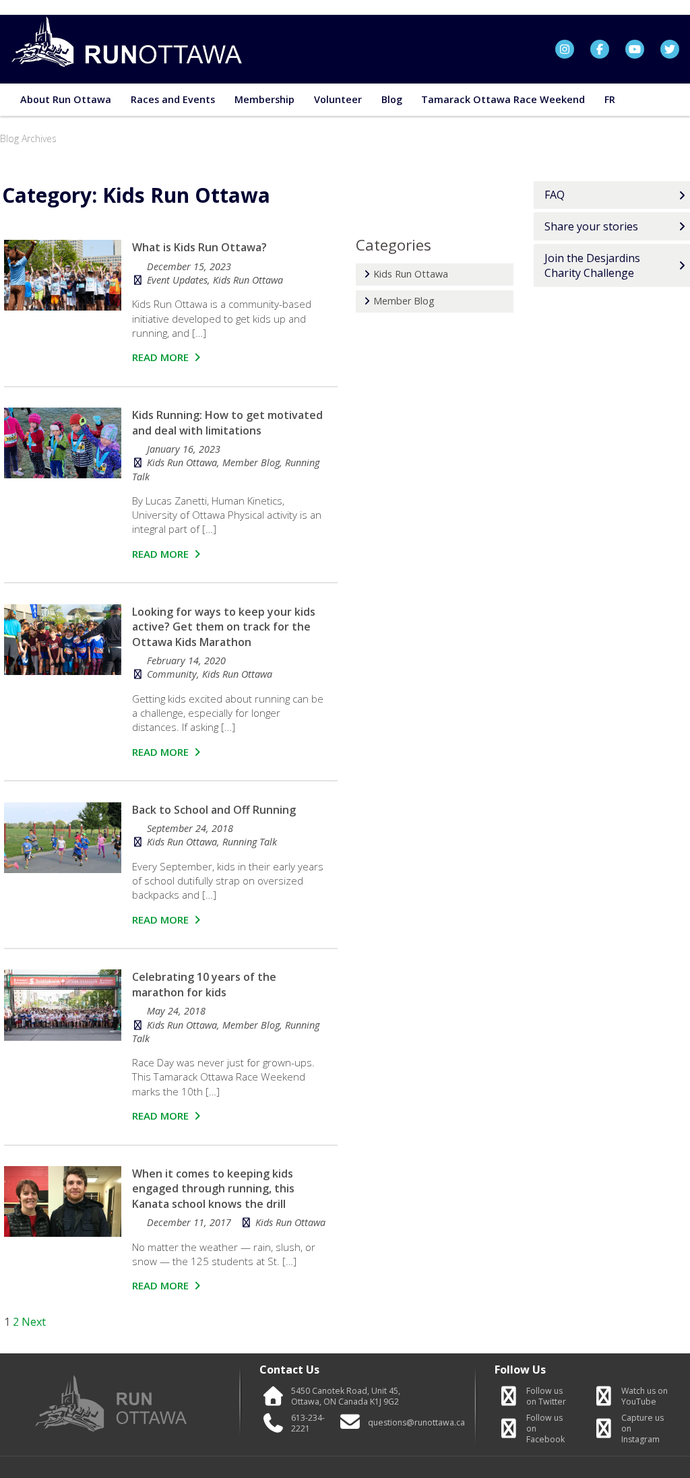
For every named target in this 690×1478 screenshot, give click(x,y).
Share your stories (591, 226)
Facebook (545, 1429)
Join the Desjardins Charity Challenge (592, 265)
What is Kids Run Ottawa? (199, 247)
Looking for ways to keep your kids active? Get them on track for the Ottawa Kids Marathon (223, 626)
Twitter (546, 1396)
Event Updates (177, 280)
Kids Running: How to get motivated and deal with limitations (227, 422)
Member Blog (251, 462)
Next (34, 1321)
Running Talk (249, 841)
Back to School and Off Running (214, 809)
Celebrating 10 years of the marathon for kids (204, 984)
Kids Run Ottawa (248, 280)
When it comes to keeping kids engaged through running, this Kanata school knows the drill (213, 1188)
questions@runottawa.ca (416, 1422)
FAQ (554, 194)
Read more (161, 357)
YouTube (644, 1396)
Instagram (642, 1429)
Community (172, 674)
